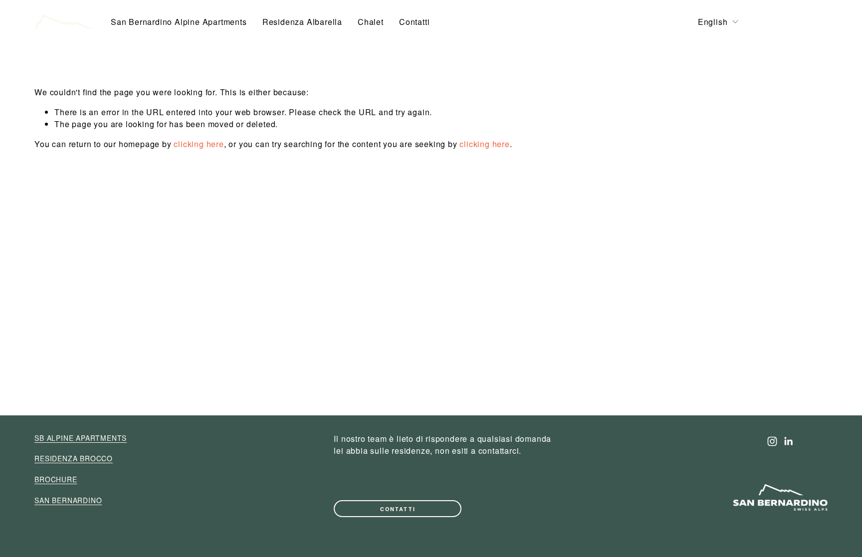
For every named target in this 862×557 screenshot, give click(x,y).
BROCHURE (792, 22)
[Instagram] (772, 441)
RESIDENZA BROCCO (73, 458)
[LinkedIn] (788, 441)
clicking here (198, 144)
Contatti (414, 21)
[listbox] (719, 21)
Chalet (371, 21)
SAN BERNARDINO (68, 500)
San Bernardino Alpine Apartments (179, 21)
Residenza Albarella (302, 21)
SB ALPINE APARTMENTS (80, 438)
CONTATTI (398, 509)
